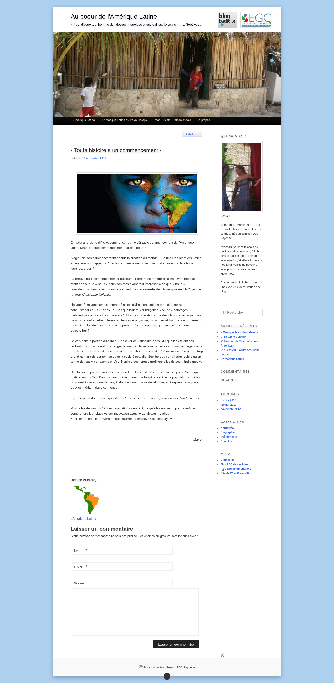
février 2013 (228, 400)
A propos (204, 119)
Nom (80, 550)
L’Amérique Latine (83, 119)
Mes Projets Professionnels (173, 119)
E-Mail (80, 567)
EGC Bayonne (186, 667)
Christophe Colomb (233, 336)
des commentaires (236, 468)
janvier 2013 (229, 404)
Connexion (227, 459)
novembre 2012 (231, 409)
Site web (79, 583)
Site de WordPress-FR (235, 473)
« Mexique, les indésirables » (239, 332)
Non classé (228, 441)
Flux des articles (234, 464)
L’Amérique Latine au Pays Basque (125, 119)
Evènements (229, 436)
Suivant (192, 133)
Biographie (228, 432)
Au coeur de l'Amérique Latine (114, 16)
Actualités (227, 428)
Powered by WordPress (159, 667)
